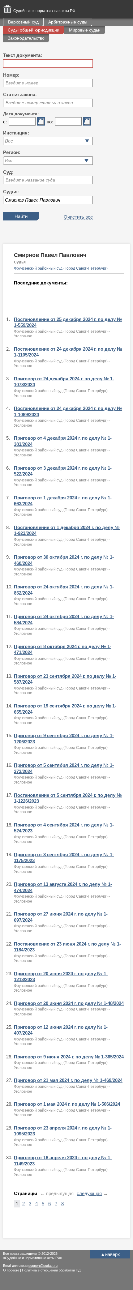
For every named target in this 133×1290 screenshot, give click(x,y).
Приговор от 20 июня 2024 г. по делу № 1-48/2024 (69, 1003)
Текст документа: (22, 55)
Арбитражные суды (67, 21)
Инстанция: (16, 132)
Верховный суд (23, 21)
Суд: (8, 172)
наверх (110, 1254)
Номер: (11, 75)
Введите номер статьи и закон (39, 102)
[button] (86, 160)
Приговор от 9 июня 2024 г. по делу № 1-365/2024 (69, 1056)
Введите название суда (30, 179)
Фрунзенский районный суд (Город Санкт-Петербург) (61, 268)
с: (5, 121)
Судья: (11, 191)
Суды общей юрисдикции (33, 30)
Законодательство (26, 38)
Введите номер (22, 82)
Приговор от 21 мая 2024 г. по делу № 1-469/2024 (68, 1080)
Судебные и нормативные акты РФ (44, 11)
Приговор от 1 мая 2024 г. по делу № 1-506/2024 (67, 1104)
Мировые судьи (85, 30)
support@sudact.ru (43, 1265)
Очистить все (78, 217)
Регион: (11, 152)
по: (50, 121)
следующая (89, 1193)
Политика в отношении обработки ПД (51, 1270)
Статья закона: (20, 94)
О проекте (11, 1270)
